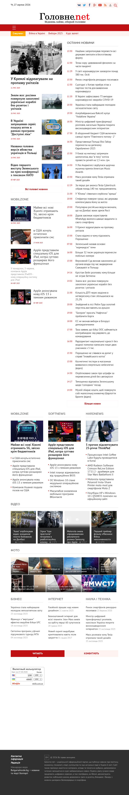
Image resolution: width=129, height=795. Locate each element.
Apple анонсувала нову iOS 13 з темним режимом (27, 481)
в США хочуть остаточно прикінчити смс (26, 460)
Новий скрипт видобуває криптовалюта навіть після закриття (62, 634)
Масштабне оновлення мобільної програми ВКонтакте (63, 494)
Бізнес (16, 599)
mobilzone (20, 199)
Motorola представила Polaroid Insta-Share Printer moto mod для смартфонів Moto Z (101, 484)
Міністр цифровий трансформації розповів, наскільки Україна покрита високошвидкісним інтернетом (100, 623)
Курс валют (72, 33)
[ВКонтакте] (79, 5)
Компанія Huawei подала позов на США (27, 489)
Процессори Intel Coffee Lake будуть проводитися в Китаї (102, 458)
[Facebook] (89, 5)
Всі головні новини (36, 189)
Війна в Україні (37, 33)
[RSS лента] (105, 5)
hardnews (94, 413)
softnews (56, 413)
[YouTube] (94, 5)
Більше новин (92, 403)
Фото (15, 550)
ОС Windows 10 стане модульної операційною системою (64, 483)
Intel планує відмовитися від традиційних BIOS (64, 474)
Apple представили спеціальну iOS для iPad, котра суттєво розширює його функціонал (27, 470)
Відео (15, 504)
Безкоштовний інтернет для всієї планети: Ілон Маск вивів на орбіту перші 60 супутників (64, 619)
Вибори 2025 (55, 33)
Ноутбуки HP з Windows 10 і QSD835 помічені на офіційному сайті (102, 496)
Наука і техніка (98, 599)
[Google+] (99, 5)
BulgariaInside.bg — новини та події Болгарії (25, 772)
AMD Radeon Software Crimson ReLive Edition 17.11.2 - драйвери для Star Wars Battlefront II (101, 470)
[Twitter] (84, 5)
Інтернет (55, 599)
